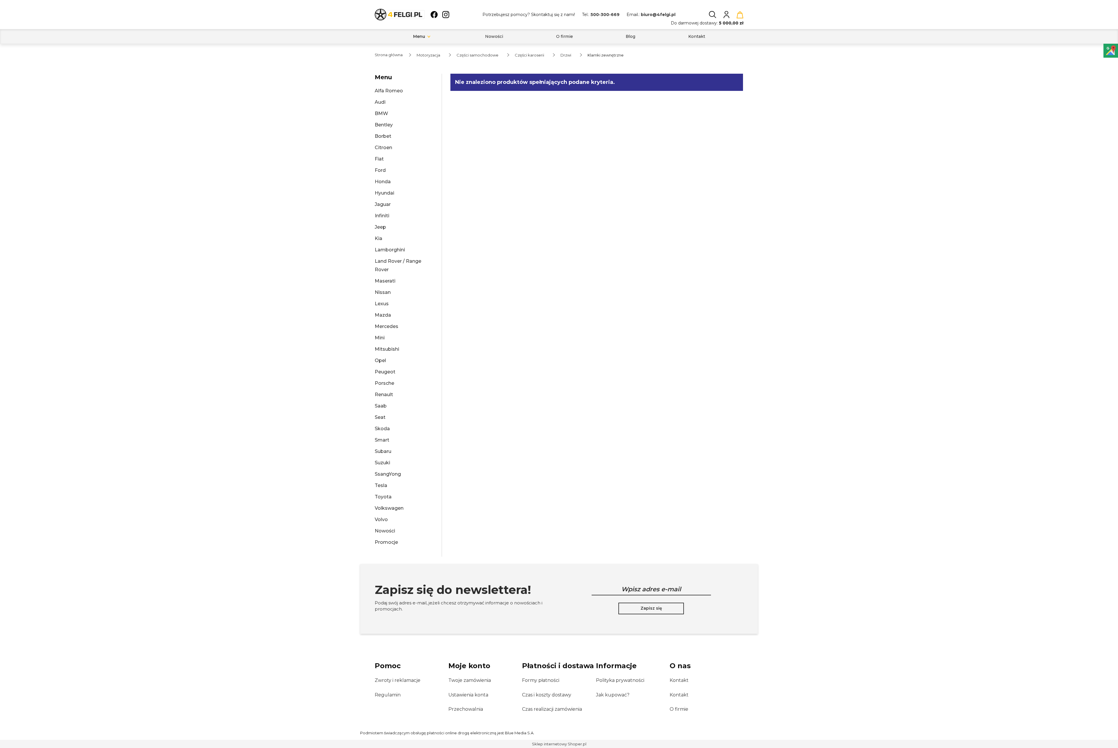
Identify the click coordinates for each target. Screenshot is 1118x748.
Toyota (383, 497)
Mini (380, 338)
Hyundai (384, 193)
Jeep (380, 227)
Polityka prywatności (620, 680)
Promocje (386, 542)
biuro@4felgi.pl (658, 14)
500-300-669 (605, 14)
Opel (380, 360)
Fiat (379, 159)
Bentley (384, 125)
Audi (380, 102)
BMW (381, 113)
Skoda (382, 428)
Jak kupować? (612, 695)
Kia (378, 238)
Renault (384, 394)
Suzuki (382, 462)
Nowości (385, 531)
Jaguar (383, 204)
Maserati (385, 281)
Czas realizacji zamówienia (552, 709)
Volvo (381, 519)
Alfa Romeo (389, 90)
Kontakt (679, 680)
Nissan (383, 292)
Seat (380, 417)
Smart (382, 440)
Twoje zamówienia (469, 680)
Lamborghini (390, 250)
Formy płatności (540, 680)
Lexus (382, 303)
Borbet (383, 136)
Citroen (383, 147)
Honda (383, 181)
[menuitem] (419, 36)
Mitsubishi (387, 349)
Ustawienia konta (468, 695)
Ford (380, 170)
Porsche (384, 383)
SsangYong (388, 474)
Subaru (383, 451)
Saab (381, 406)
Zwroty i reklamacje (397, 680)
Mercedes (386, 326)
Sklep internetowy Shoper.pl (559, 744)
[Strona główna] (400, 14)
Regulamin (388, 695)
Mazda (383, 315)
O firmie (679, 709)
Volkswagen (389, 508)
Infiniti (382, 215)
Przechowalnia (465, 709)
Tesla (381, 485)
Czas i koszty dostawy (546, 695)
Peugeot (385, 372)
